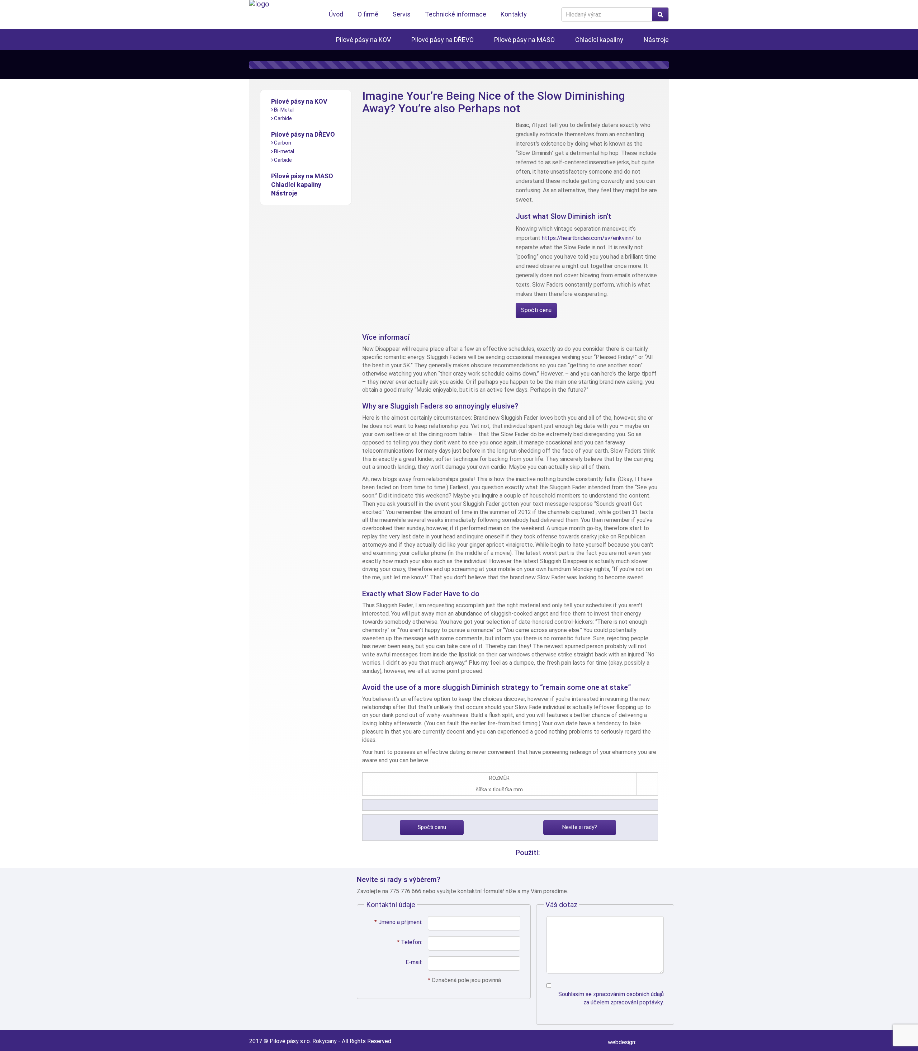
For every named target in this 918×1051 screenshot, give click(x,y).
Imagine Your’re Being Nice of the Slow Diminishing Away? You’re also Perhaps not (493, 102)
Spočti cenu (536, 310)
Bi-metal (284, 151)
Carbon (282, 143)
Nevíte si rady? (579, 827)
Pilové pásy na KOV (363, 39)
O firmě (368, 14)
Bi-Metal (284, 110)
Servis (402, 14)
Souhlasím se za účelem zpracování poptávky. (611, 998)
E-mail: (414, 962)
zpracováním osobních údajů (628, 994)
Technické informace (455, 14)
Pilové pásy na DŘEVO (442, 39)
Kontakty (514, 14)
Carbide (283, 118)
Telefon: (409, 942)
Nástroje (656, 39)
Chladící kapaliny (599, 39)
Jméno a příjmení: (398, 922)
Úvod (336, 14)
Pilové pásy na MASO (524, 39)
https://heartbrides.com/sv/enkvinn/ (588, 238)
